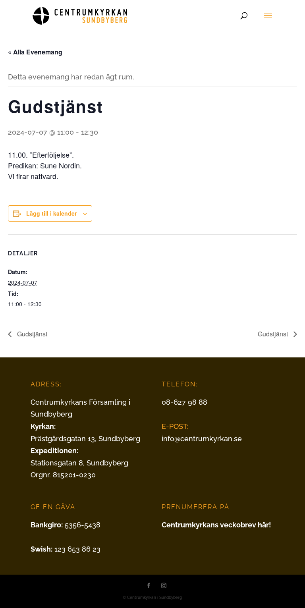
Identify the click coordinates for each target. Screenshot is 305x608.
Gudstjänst (31, 333)
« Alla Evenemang (35, 51)
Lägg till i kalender (51, 213)
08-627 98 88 (184, 402)
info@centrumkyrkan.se (202, 438)
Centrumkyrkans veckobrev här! (216, 525)
